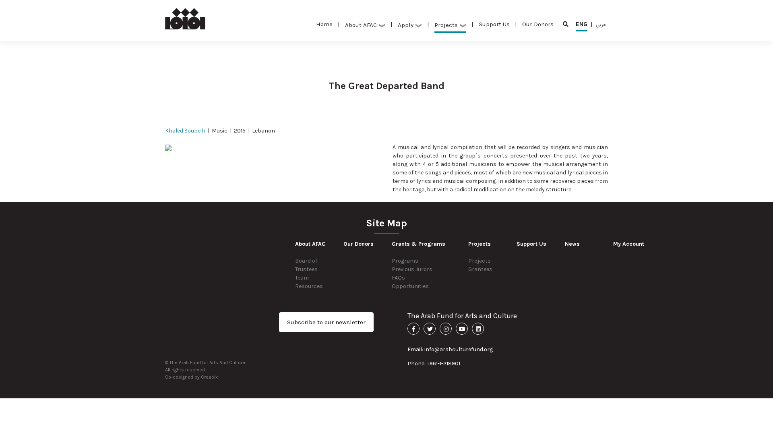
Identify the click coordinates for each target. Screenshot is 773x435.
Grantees (480, 269)
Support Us (494, 24)
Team (302, 277)
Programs (405, 260)
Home (324, 24)
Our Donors (538, 24)
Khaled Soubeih (185, 130)
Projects (479, 260)
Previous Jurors (412, 269)
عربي (601, 24)
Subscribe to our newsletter (326, 322)
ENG (581, 24)
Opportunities (410, 286)
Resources (309, 286)
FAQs (398, 277)
